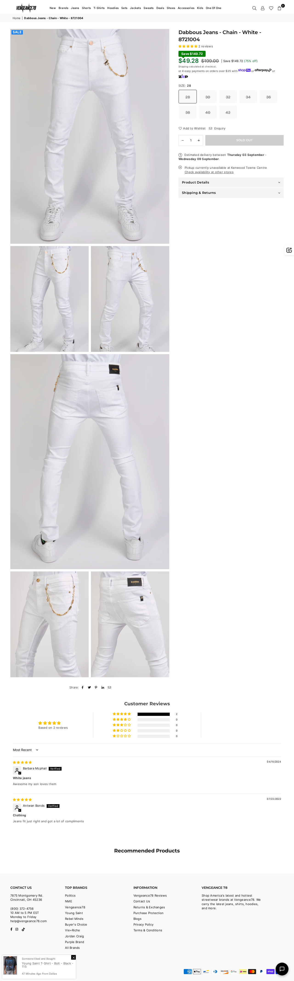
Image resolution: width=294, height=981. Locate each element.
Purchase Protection (148, 913)
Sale (17, 32)
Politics (70, 895)
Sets (124, 8)
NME (68, 901)
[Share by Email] (109, 687)
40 (208, 112)
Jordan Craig (74, 936)
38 (187, 112)
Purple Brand (74, 942)
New (53, 8)
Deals (160, 8)
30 (207, 97)
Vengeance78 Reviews (150, 895)
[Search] (254, 8)
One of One (213, 8)
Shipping (183, 66)
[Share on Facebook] (83, 687)
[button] (279, 8)
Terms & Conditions (147, 930)
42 (228, 112)
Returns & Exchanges (149, 907)
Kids (200, 8)
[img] (22, 762)
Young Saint (74, 913)
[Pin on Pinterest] (96, 687)
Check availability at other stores (209, 172)
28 (187, 97)
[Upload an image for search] (289, 250)
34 (248, 97)
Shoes (171, 8)
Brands (63, 8)
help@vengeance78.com (28, 921)
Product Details (195, 182)
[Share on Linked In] (103, 687)
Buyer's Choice (76, 924)
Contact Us (141, 901)
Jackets (135, 8)
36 (268, 97)
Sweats (149, 8)
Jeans (75, 8)
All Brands (72, 947)
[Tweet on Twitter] (89, 687)
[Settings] (263, 8)
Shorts (86, 8)
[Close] (73, 957)
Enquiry (219, 128)
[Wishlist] (271, 8)
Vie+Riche (72, 930)
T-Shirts (99, 8)
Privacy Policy (143, 924)
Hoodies (113, 8)
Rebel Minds (74, 919)
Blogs (137, 919)
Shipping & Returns (199, 193)
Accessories (186, 8)
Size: (184, 85)
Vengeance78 (75, 907)
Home (16, 18)
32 (228, 97)
